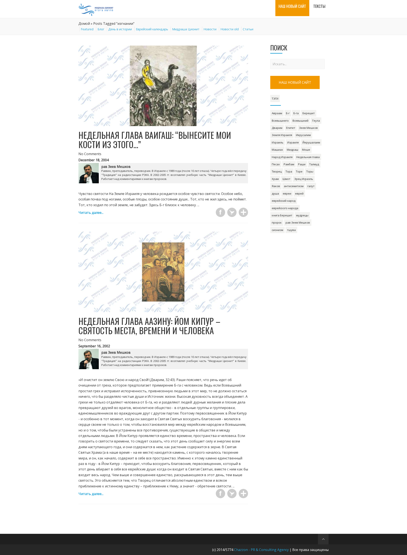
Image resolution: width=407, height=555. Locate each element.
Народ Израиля (282, 157)
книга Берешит (282, 215)
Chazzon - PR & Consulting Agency (261, 549)
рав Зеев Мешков (298, 222)
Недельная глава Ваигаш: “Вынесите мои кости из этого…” (154, 140)
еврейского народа (285, 208)
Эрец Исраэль (303, 179)
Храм (275, 179)
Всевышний (300, 120)
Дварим (277, 128)
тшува (291, 230)
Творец (277, 171)
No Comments (89, 154)
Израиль (277, 142)
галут (311, 186)
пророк (277, 222)
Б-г (288, 113)
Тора (289, 171)
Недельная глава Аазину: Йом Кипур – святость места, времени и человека (149, 326)
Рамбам (289, 164)
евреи (287, 193)
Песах (276, 164)
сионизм (277, 230)
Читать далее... (90, 212)
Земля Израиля (282, 135)
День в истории (120, 29)
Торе (299, 171)
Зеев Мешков (308, 128)
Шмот (286, 179)
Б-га (296, 113)
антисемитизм (294, 186)
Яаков (276, 186)
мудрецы (302, 215)
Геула (316, 120)
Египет (290, 128)
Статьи (248, 29)
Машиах (277, 150)
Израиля (293, 142)
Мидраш (292, 150)
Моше (306, 150)
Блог (101, 29)
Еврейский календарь (152, 29)
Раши (301, 164)
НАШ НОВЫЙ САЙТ (295, 82)
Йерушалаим (311, 142)
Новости (210, 29)
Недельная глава (308, 157)
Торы (309, 171)
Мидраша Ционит (185, 29)
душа (275, 193)
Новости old (229, 29)
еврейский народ (283, 201)
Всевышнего (280, 120)
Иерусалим (303, 135)
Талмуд (314, 164)
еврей (299, 193)
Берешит (308, 113)
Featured (87, 29)
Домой (84, 23)
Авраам (277, 113)
